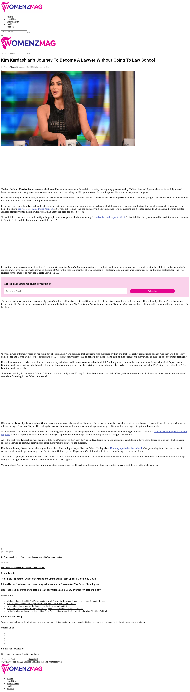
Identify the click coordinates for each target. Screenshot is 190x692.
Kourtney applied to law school (126, 448)
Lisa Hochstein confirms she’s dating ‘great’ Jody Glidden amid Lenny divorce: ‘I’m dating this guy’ (51, 590)
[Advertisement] (84, 165)
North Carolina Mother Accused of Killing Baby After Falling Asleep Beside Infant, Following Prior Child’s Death (57, 611)
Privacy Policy (13, 638)
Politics (10, 17)
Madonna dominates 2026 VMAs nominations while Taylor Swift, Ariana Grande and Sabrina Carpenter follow (56, 601)
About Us (11, 633)
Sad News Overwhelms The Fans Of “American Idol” (23, 568)
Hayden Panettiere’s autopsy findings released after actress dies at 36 (37, 606)
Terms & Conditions (15, 640)
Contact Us (12, 635)
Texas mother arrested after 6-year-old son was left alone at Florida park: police (41, 603)
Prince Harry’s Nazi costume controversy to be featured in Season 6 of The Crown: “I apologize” (50, 584)
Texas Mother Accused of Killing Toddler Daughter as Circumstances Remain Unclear (45, 608)
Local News (12, 19)
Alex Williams (10, 67)
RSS (9, 643)
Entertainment (13, 22)
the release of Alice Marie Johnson (35, 208)
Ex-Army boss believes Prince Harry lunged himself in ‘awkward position (31, 557)
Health (10, 24)
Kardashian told (109, 217)
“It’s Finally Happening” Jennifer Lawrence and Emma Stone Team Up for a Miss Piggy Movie (48, 578)
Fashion (10, 27)
